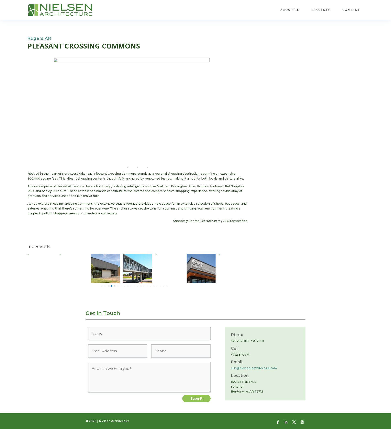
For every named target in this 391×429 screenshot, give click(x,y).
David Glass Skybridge (137, 271)
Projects (321, 9)
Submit (196, 398)
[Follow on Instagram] (302, 422)
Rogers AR (39, 38)
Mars (37, 265)
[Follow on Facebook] (278, 422)
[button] (108, 285)
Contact (351, 9)
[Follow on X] (294, 422)
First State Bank (228, 271)
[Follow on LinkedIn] (286, 422)
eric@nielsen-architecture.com (254, 368)
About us (289, 9)
